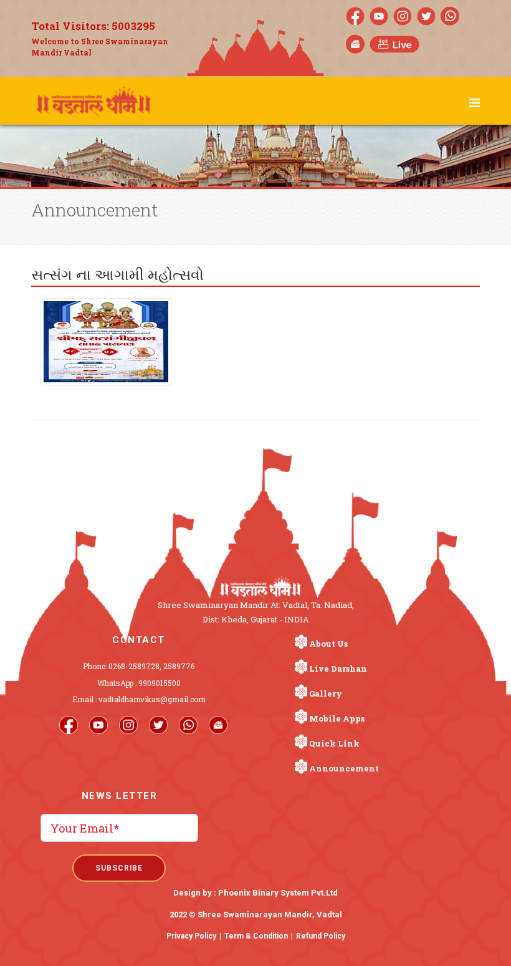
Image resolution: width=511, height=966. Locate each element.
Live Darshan (338, 668)
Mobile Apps (337, 718)
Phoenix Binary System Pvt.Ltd (278, 892)
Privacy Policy (191, 936)
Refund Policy (320, 936)
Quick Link (334, 743)
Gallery (325, 693)
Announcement (344, 768)
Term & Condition (256, 936)
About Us (328, 643)
